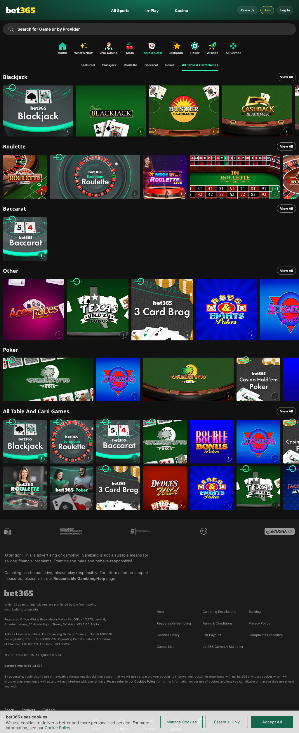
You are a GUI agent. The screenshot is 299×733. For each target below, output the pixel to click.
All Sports (120, 10)
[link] (38, 111)
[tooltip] (203, 531)
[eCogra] (280, 535)
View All (286, 77)
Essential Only (227, 722)
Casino (181, 10)
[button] (67, 131)
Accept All (272, 722)
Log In (285, 10)
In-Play (152, 10)
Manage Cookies (181, 722)
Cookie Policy (57, 727)
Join (267, 10)
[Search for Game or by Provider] (11, 29)
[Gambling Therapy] (71, 535)
